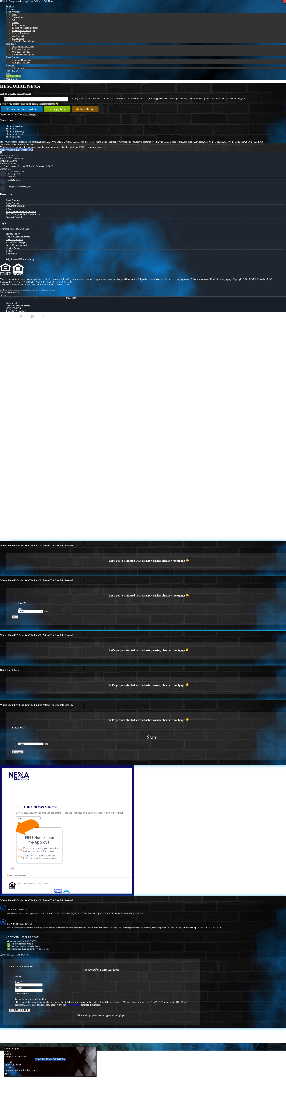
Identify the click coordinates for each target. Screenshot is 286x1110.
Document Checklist (15, 206)
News (13, 93)
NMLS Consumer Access (18, 236)
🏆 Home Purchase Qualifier (22, 109)
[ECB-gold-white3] (20, 1)
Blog (8, 208)
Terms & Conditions (15, 217)
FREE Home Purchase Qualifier (21, 211)
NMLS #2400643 (14, 239)
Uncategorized (24, 93)
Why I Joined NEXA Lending (20, 259)
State (20, 609)
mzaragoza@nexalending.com (19, 186)
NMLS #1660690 (8, 161)
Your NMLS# (22, 993)
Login (9, 251)
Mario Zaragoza (30, 114)
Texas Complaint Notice (17, 245)
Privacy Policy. (73, 1004)
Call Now (48, 1)
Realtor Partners (13, 248)
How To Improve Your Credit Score (23, 214)
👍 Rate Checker (85, 109)
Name (18, 976)
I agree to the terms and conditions (31, 999)
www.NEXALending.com (12, 158)
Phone (18, 988)
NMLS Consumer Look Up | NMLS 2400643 (33, 883)
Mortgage (4, 93)
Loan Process (12, 203)
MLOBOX (71, 298)
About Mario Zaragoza (17, 242)
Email (18, 982)
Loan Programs (13, 200)
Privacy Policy (13, 234)
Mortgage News (7, 229)
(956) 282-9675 (13, 180)
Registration (11, 253)
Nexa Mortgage (22, 229)
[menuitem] (146, 6)
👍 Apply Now (57, 109)
